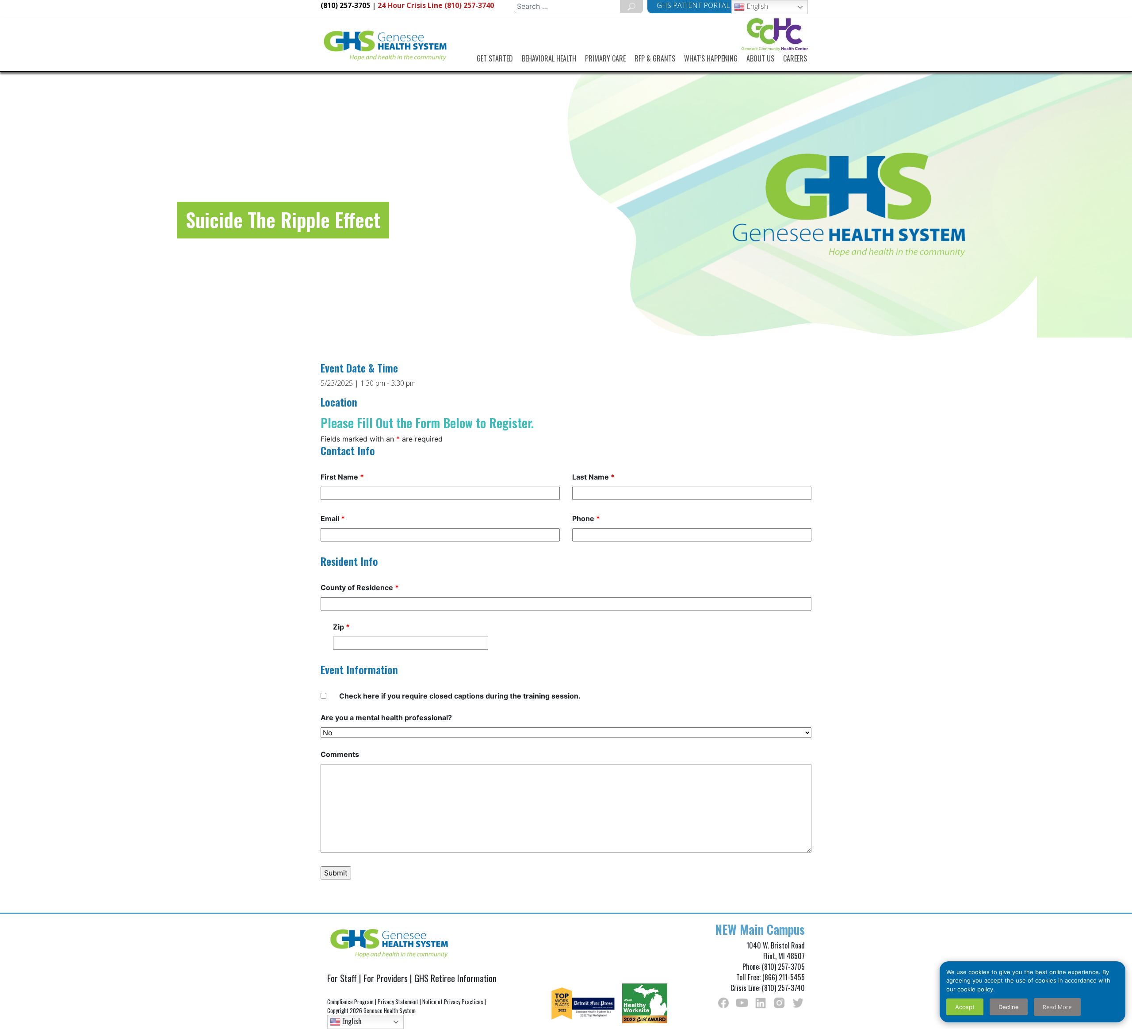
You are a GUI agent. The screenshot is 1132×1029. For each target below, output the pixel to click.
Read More (1057, 1007)
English (756, 6)
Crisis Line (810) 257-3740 (436, 5)
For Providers (385, 978)
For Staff (342, 978)
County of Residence (360, 587)
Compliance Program (350, 1001)
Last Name (593, 476)
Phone (586, 518)
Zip (341, 626)
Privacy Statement (398, 1001)
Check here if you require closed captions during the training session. (460, 695)
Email (333, 518)
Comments (340, 754)
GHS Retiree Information (455, 978)
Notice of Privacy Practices (452, 1001)
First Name (342, 476)
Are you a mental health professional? (386, 717)
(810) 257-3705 (345, 5)
